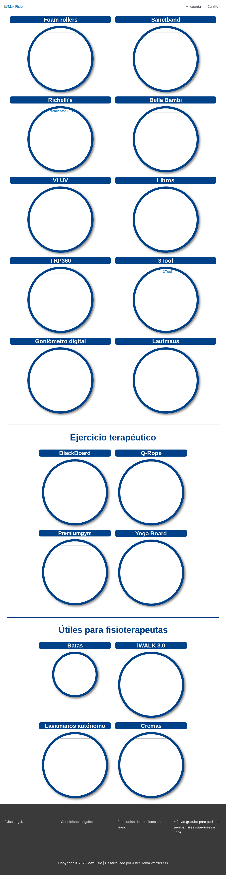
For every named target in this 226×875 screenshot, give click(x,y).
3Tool (165, 260)
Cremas (151, 726)
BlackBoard (75, 453)
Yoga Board (151, 533)
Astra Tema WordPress (150, 863)
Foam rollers (60, 19)
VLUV (60, 180)
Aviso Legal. (13, 822)
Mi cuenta (193, 6)
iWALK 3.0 (151, 645)
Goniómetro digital (60, 341)
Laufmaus (165, 341)
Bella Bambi (165, 100)
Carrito (212, 6)
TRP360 (60, 260)
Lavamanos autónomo (75, 726)
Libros (165, 180)
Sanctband (165, 19)
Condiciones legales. (77, 822)
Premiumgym (75, 533)
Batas (75, 645)
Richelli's (60, 100)
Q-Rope (151, 453)
